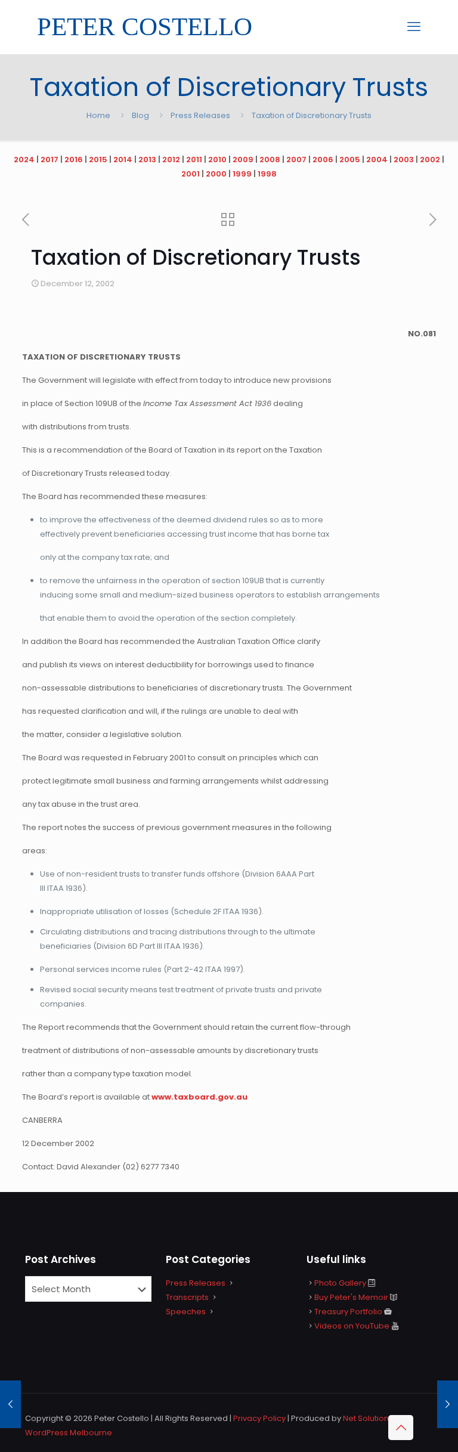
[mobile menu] (414, 27)
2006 (322, 159)
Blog (140, 115)
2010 (217, 159)
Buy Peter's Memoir (351, 1297)
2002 (430, 159)
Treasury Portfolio (348, 1311)
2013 (147, 159)
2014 (122, 159)
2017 (49, 159)
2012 (171, 159)
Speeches (186, 1311)
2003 (404, 159)
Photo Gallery (340, 1283)
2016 (73, 159)
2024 (24, 159)
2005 (349, 159)
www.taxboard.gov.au (199, 1097)
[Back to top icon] (400, 1427)
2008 (269, 159)
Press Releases (200, 115)
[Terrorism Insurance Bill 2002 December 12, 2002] (447, 1404)
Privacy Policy (259, 1418)
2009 (243, 159)
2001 (190, 173)
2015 (98, 159)
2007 (296, 159)
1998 (267, 173)
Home (98, 115)
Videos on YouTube (351, 1326)
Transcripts (187, 1297)
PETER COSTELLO (144, 27)
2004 (377, 159)
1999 (242, 173)
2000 (216, 173)
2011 (194, 159)
